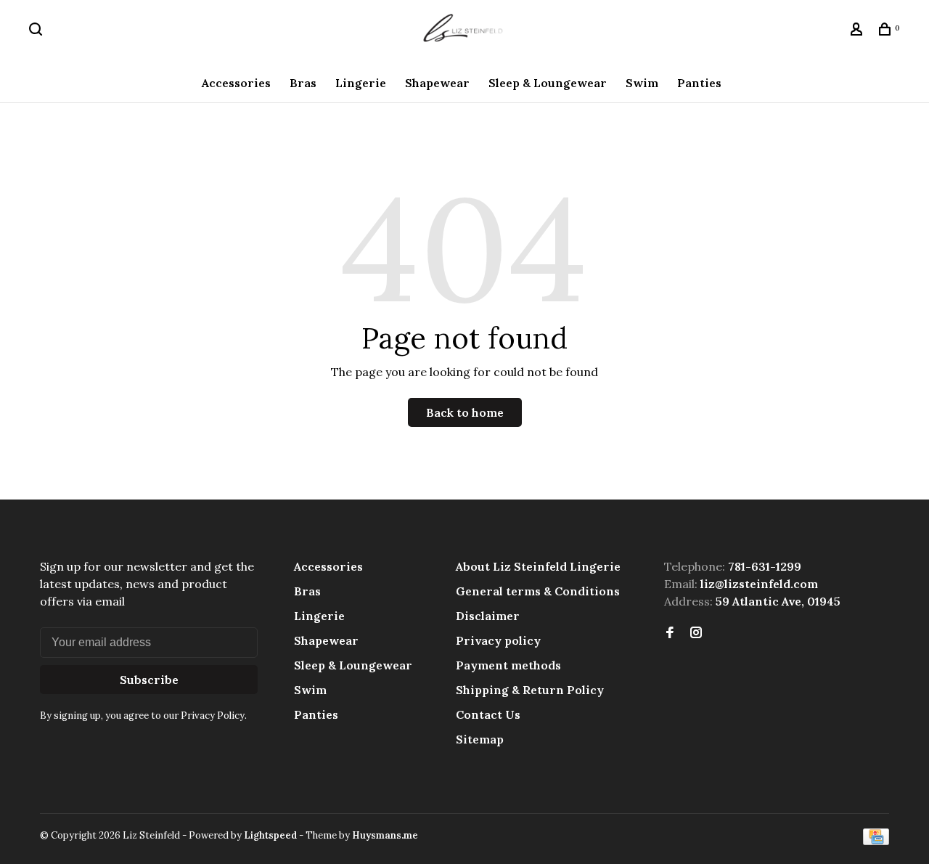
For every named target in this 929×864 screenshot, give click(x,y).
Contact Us (488, 714)
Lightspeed (270, 835)
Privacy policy (498, 640)
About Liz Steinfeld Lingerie (538, 566)
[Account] (858, 31)
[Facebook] (670, 633)
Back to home (465, 412)
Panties (699, 83)
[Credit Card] (876, 841)
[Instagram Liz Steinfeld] (696, 633)
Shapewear (437, 83)
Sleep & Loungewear (547, 83)
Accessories (236, 83)
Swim (642, 83)
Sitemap (480, 739)
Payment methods (508, 665)
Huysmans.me (385, 835)
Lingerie (360, 83)
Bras (303, 83)
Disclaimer (488, 615)
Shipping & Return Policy (530, 689)
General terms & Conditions (538, 591)
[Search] (37, 31)
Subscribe (149, 679)
